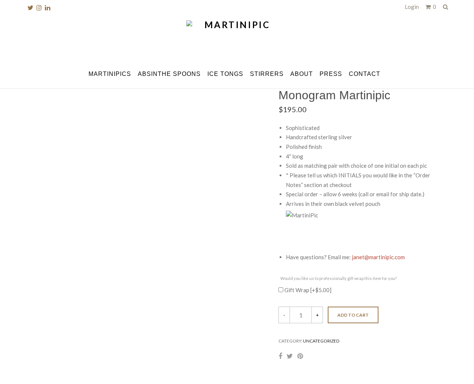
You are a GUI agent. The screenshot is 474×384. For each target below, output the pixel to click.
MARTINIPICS (110, 74)
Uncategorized (321, 341)
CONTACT (364, 74)
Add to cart (353, 315)
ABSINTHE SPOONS (169, 74)
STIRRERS (267, 74)
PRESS (331, 74)
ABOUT (301, 74)
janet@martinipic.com (378, 257)
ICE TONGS (225, 74)
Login (412, 6)
